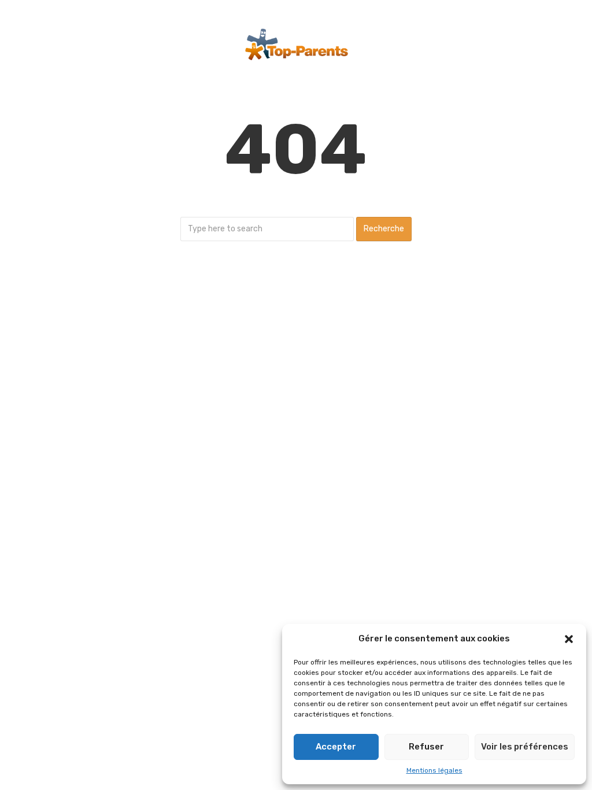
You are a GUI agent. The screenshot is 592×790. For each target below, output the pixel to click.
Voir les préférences (524, 746)
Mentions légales (434, 770)
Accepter (336, 746)
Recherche (384, 229)
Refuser (426, 746)
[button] (569, 639)
